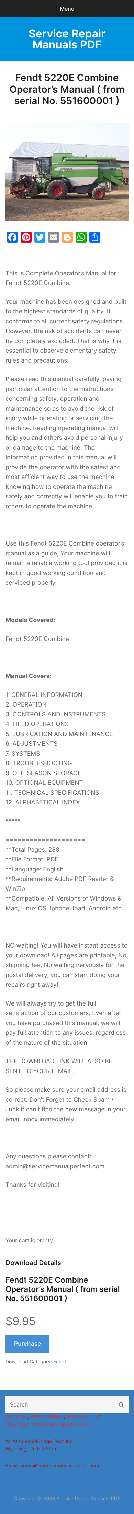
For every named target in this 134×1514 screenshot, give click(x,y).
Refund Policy (82, 1417)
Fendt (59, 1362)
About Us (15, 1417)
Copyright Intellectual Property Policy (47, 1424)
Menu (67, 8)
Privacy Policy (47, 1417)
